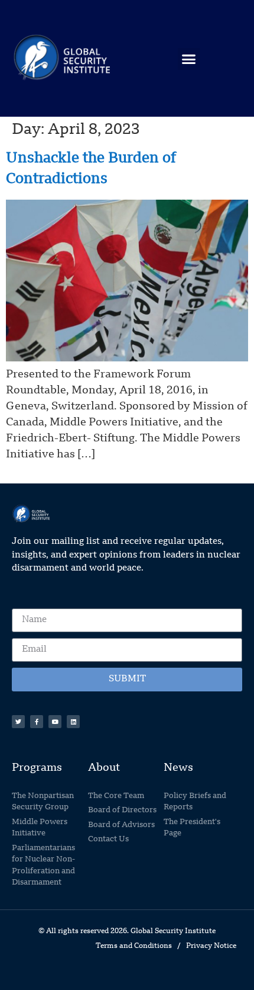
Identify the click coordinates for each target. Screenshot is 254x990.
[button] (189, 59)
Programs (37, 767)
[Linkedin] (73, 721)
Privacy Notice (211, 946)
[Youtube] (54, 721)
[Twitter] (18, 721)
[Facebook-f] (36, 721)
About (104, 767)
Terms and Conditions (134, 946)
